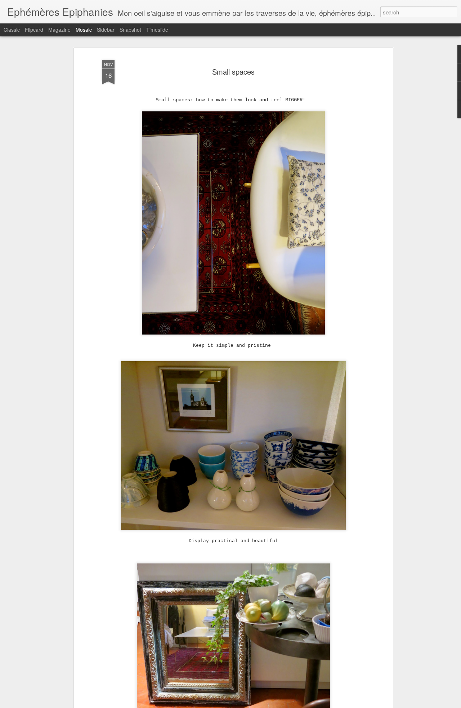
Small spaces (233, 71)
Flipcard (34, 29)
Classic (12, 29)
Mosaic (84, 29)
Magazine (59, 29)
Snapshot (130, 29)
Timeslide (157, 29)
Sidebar (106, 29)
